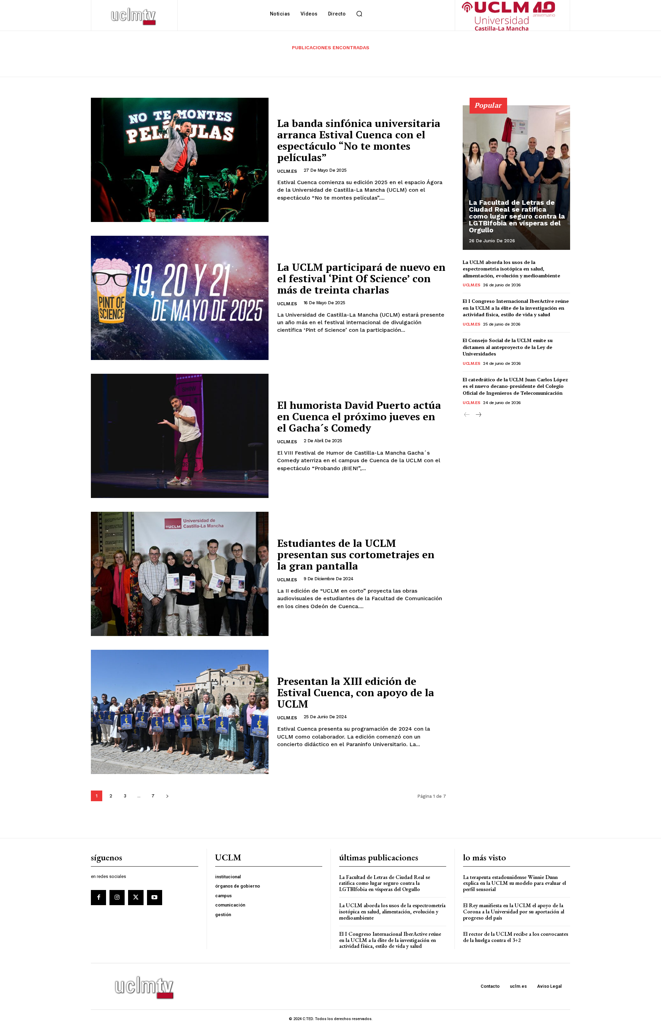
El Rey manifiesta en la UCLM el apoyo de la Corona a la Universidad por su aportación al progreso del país (513, 911)
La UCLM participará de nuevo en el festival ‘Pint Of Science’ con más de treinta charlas (361, 278)
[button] (359, 13)
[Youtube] (154, 897)
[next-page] (167, 796)
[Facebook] (98, 897)
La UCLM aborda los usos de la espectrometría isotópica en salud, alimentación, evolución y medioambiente (511, 269)
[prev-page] (467, 415)
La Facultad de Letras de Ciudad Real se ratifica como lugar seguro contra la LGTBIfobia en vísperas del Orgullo (517, 216)
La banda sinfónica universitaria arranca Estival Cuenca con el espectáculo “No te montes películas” (358, 140)
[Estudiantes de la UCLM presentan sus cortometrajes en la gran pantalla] (180, 574)
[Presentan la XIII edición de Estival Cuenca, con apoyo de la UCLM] (180, 712)
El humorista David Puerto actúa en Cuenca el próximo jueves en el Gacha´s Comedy (359, 416)
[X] (135, 897)
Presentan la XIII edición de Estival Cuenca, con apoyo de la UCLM (355, 692)
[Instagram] (117, 897)
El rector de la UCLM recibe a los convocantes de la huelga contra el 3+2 (515, 937)
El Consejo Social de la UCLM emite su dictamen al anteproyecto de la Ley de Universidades (508, 347)
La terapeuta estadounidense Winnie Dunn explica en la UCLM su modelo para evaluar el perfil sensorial (514, 883)
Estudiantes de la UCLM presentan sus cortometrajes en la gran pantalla (355, 554)
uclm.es (287, 171)
